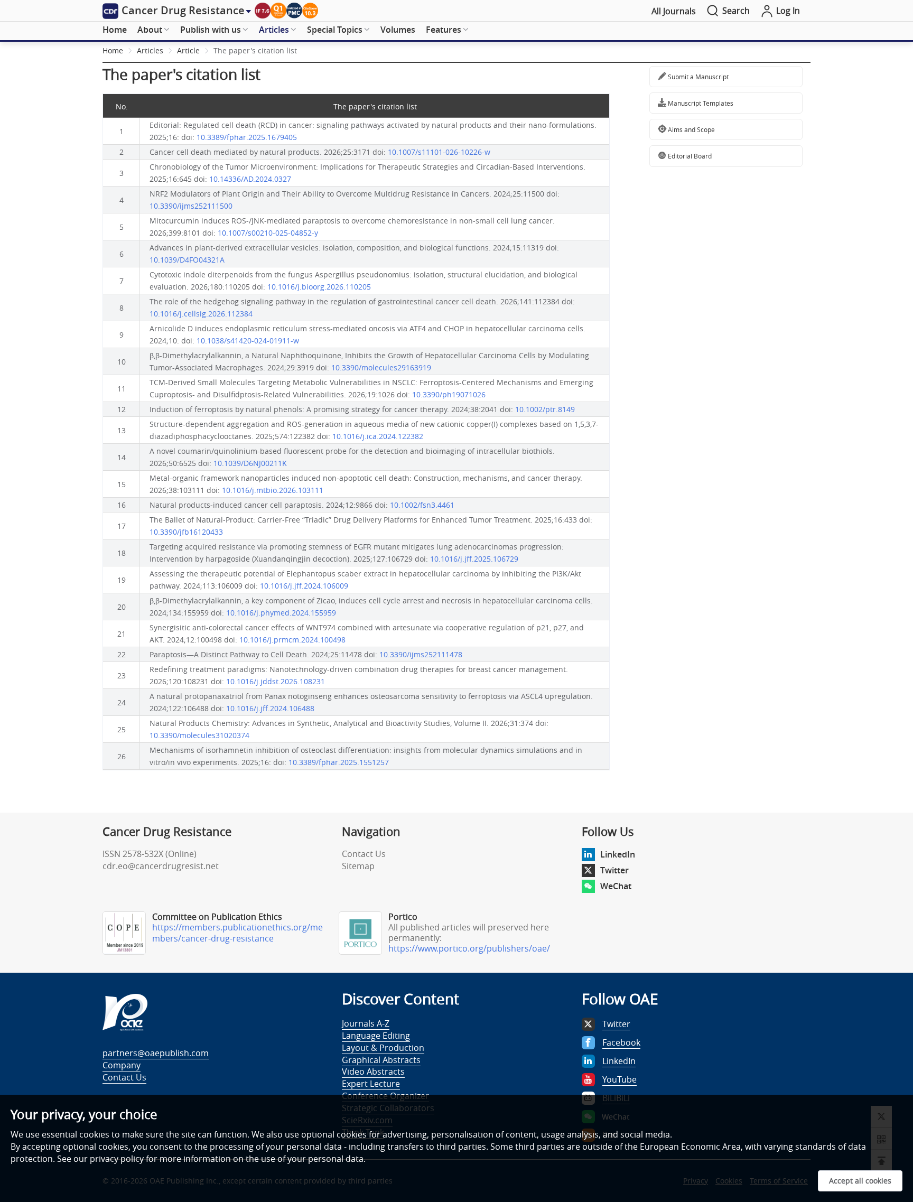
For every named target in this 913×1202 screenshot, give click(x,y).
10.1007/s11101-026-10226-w (439, 152)
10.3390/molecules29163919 (381, 367)
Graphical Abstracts (381, 1060)
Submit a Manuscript (697, 76)
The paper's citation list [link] (255, 50)
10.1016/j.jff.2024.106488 (270, 708)
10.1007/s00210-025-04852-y (268, 233)
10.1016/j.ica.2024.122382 (377, 436)
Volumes (397, 29)
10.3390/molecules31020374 (199, 735)
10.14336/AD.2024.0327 (250, 179)
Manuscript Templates (699, 103)
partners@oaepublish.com (156, 1053)
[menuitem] (114, 30)
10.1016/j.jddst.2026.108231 (275, 681)
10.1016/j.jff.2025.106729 (474, 559)
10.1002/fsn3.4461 (422, 505)
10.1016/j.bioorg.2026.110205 (319, 287)
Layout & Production (383, 1048)
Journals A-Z (365, 1023)
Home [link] (113, 50)
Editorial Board (689, 156)
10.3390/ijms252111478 (420, 654)
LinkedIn (617, 854)
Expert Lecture (371, 1083)
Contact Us (364, 854)
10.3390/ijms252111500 (191, 206)
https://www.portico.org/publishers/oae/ (469, 948)
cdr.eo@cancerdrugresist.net (161, 866)
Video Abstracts (373, 1071)
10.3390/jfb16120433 (186, 532)
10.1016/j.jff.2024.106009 (304, 586)
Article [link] (188, 50)
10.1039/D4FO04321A (187, 260)
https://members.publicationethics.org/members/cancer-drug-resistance (237, 932)
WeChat (615, 886)
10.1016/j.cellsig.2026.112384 (201, 314)
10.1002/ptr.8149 (545, 409)
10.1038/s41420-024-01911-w (248, 341)
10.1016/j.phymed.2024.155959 (281, 613)
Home (115, 29)
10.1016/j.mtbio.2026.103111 (272, 490)
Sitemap (358, 866)
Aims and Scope (690, 129)
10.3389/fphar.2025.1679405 (247, 137)
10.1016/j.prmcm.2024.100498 (292, 640)
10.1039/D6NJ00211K (250, 463)
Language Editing (376, 1035)
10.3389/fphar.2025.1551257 (338, 762)
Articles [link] (150, 50)
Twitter (614, 870)
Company (122, 1065)
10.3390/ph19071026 (449, 394)
